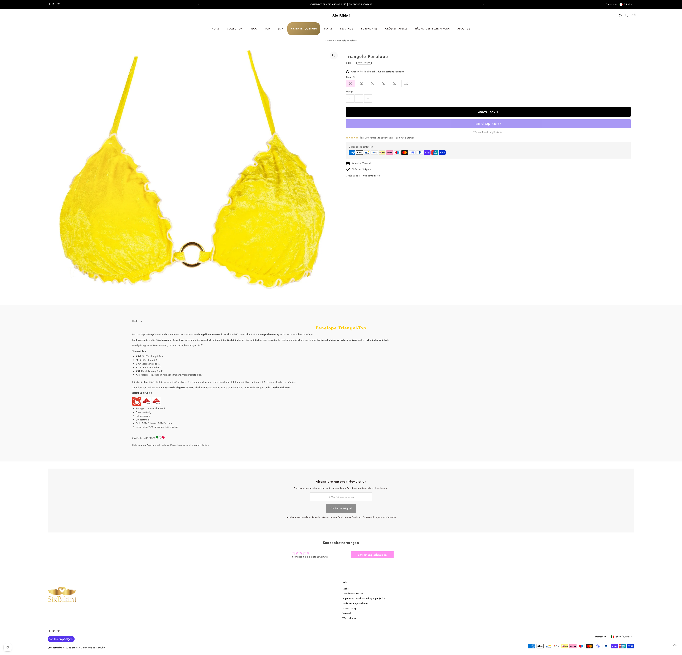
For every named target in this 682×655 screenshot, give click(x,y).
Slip (280, 28)
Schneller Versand (361, 163)
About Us (464, 28)
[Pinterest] (58, 4)
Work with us (349, 618)
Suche (345, 588)
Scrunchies (369, 28)
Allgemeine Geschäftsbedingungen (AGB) (364, 598)
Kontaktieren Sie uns (352, 593)
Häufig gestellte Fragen (432, 28)
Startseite (329, 40)
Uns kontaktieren (371, 176)
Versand (346, 613)
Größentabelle (396, 28)
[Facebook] (49, 4)
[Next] (483, 5)
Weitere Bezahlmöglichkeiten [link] (488, 132)
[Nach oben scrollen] (674, 645)
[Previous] (199, 5)
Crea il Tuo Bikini (304, 28)
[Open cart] (632, 15)
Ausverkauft (488, 112)
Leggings (346, 28)
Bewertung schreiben (372, 555)
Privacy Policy (349, 608)
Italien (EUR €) (622, 636)
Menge (349, 91)
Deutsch (610, 4)
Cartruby (100, 647)
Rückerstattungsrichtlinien (355, 603)
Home (215, 28)
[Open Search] (620, 15)
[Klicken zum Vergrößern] (334, 55)
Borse (328, 28)
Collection (235, 28)
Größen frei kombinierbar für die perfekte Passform (377, 71)
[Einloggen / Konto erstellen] (626, 15)
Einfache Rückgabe (361, 169)
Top (267, 28)
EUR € (627, 4)
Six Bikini (341, 16)
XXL (406, 83)
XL (394, 83)
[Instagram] (54, 4)
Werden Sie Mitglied (340, 508)
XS (350, 83)
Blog (253, 28)
